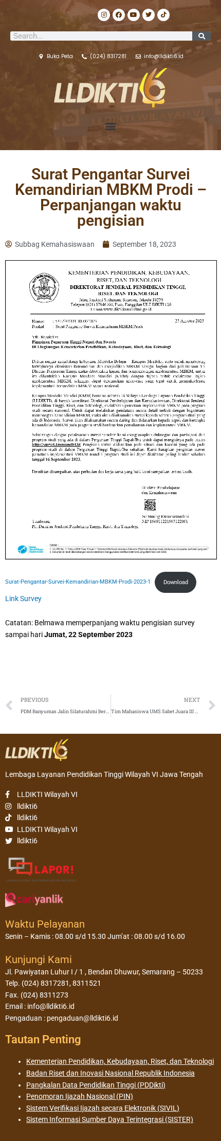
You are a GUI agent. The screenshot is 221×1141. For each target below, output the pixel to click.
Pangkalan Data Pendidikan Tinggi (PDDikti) (95, 1085)
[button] (110, 126)
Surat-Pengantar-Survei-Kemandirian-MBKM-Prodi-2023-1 (78, 582)
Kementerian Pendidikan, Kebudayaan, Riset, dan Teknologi (120, 1061)
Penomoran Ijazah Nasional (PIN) (79, 1096)
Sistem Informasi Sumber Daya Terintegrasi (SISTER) (109, 1119)
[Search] (201, 36)
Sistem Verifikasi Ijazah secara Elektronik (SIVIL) (102, 1108)
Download (175, 582)
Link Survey (23, 598)
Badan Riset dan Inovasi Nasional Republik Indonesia (110, 1073)
